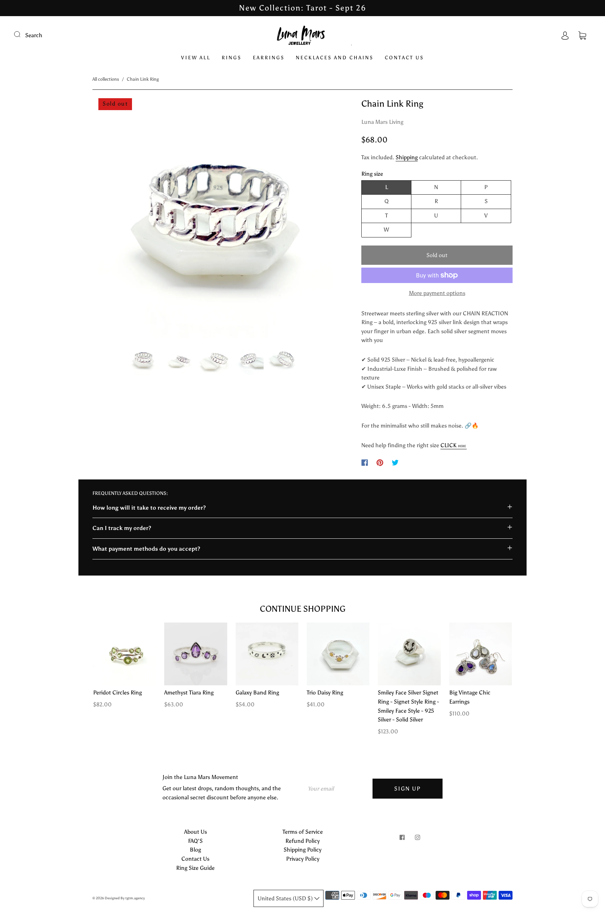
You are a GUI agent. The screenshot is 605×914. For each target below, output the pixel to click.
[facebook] (402, 837)
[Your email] (337, 789)
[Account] (565, 35)
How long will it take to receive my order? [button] (149, 507)
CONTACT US (404, 58)
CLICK (453, 445)
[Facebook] (364, 462)
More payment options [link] (437, 293)
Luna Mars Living (382, 122)
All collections (105, 79)
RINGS (232, 58)
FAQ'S (195, 841)
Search (33, 35)
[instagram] (417, 837)
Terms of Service (303, 831)
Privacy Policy (302, 858)
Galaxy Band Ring (257, 692)
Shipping (407, 157)
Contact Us (195, 858)
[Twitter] (395, 462)
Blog (195, 849)
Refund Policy (302, 841)
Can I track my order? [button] (121, 528)
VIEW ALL (195, 58)
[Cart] (582, 35)
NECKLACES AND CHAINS (335, 58)
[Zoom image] (213, 219)
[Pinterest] (380, 462)
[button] (117, 219)
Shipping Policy (302, 849)
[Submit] (21, 34)
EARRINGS (269, 58)
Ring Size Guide (195, 868)
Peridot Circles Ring (117, 692)
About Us (195, 831)
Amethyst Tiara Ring (189, 692)
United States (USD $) (286, 898)
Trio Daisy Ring (325, 692)
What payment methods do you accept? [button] (146, 548)
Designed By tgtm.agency (125, 898)
